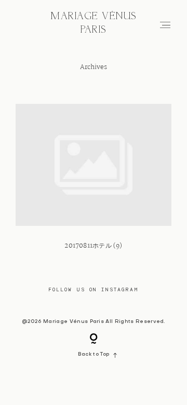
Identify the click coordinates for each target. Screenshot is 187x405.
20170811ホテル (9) (94, 183)
